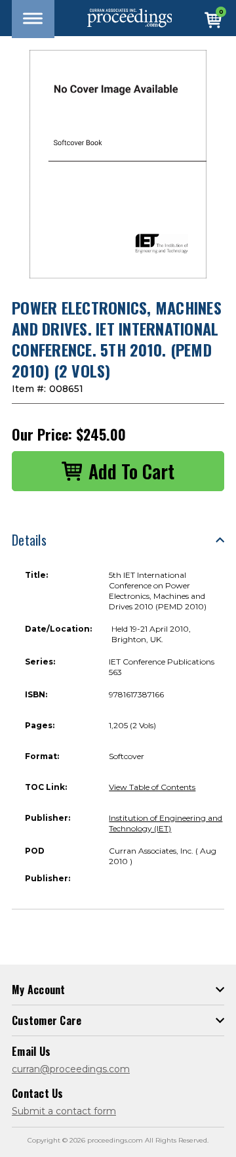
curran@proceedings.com (71, 1069)
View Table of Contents (152, 787)
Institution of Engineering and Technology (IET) (165, 823)
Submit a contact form (64, 1111)
